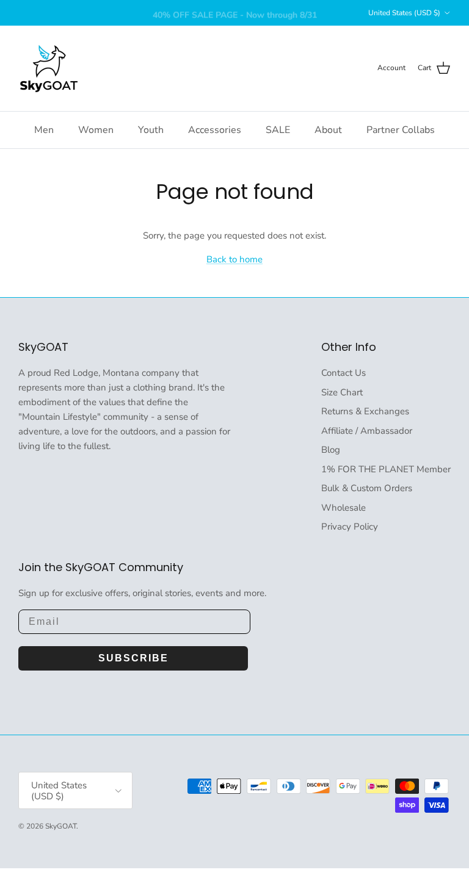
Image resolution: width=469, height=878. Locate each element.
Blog (330, 450)
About (328, 130)
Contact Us (343, 373)
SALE (278, 130)
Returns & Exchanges (365, 411)
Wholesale (343, 508)
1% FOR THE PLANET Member (386, 469)
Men (44, 130)
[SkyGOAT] (48, 68)
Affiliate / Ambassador (366, 431)
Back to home (234, 259)
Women (96, 130)
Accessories (214, 130)
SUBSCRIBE (133, 658)
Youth (151, 130)
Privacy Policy (349, 526)
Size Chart (342, 392)
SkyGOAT (60, 826)
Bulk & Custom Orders (366, 488)
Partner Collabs (400, 130)
